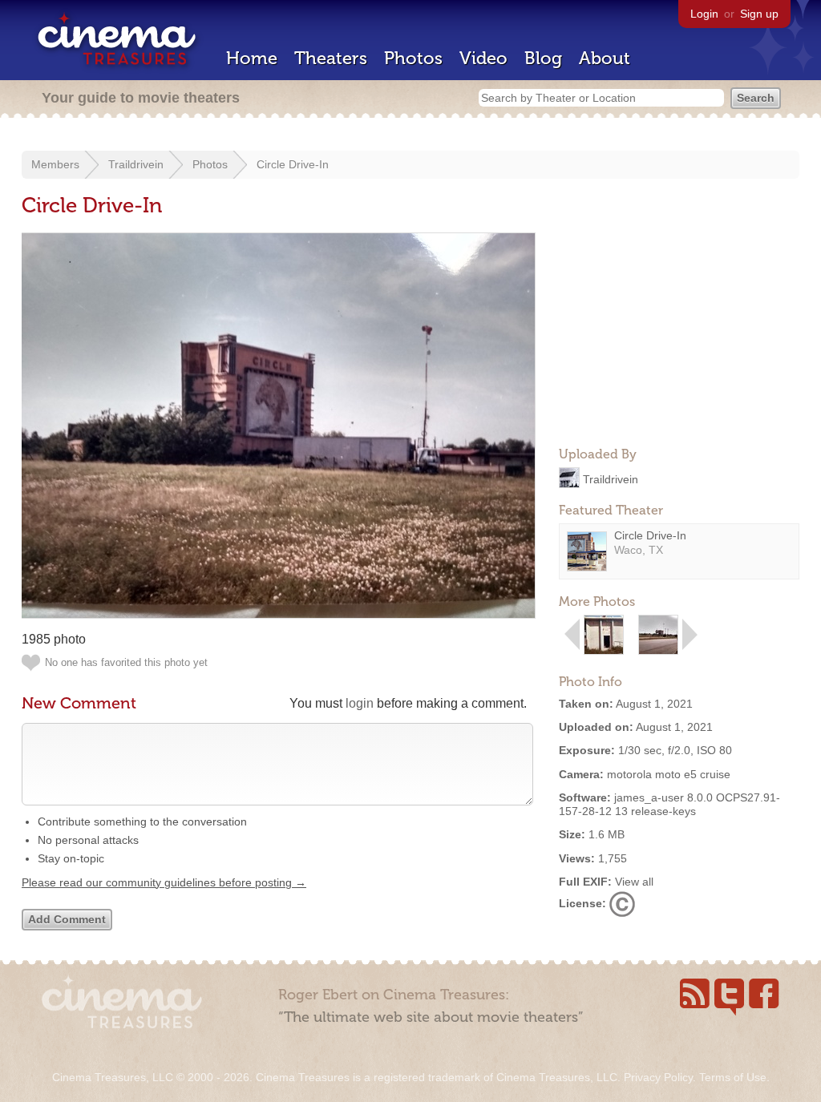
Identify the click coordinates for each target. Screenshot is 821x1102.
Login (704, 13)
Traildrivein (136, 164)
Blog (543, 58)
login (360, 703)
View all (634, 881)
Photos (413, 58)
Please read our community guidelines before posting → (164, 882)
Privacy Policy (658, 1077)
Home (251, 58)
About (604, 58)
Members (55, 164)
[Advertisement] (679, 333)
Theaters (330, 58)
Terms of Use (732, 1077)
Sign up (759, 13)
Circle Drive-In (293, 164)
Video (483, 58)
